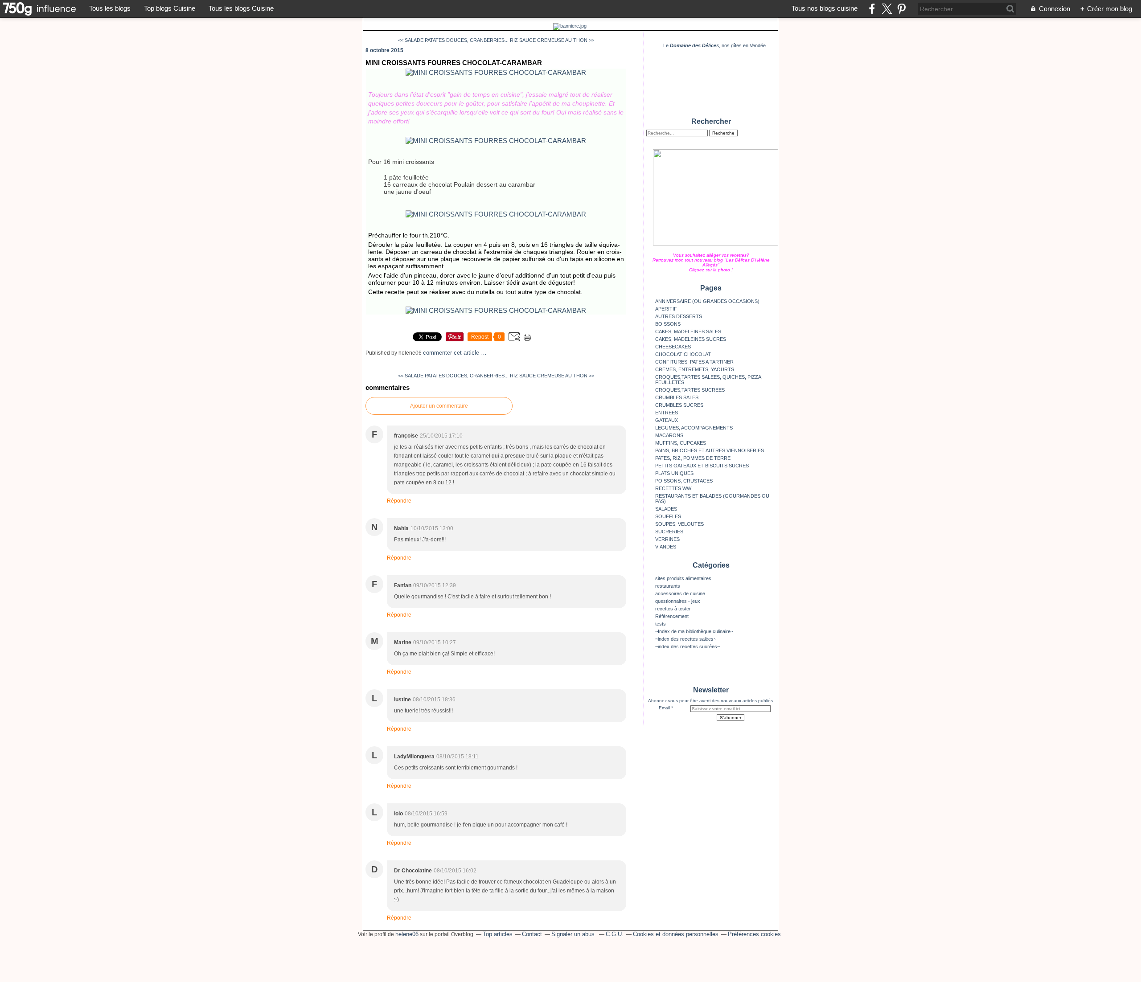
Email (664, 707)
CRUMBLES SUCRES (679, 405)
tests (660, 623)
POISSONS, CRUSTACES (684, 480)
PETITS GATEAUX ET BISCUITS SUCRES (702, 465)
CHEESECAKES (673, 346)
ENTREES (666, 412)
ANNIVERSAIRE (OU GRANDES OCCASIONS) (707, 301)
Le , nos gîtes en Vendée (714, 45)
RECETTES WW (673, 488)
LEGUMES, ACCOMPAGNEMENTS (694, 427)
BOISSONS (668, 324)
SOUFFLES (668, 516)
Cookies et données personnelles (675, 934)
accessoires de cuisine (680, 593)
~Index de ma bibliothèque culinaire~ (694, 631)
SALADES (666, 508)
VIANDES (665, 546)
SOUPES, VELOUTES (679, 524)
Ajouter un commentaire (439, 406)
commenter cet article (452, 352)
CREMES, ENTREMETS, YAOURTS (694, 369)
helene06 (407, 934)
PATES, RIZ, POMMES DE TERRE (693, 458)
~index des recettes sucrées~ (687, 646)
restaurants (667, 586)
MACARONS (669, 435)
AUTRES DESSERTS (678, 316)
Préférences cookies (754, 934)
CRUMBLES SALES (676, 397)
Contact (532, 934)
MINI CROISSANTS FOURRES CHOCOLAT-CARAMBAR (453, 62)
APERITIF (666, 308)
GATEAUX (666, 420)
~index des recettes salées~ (685, 639)
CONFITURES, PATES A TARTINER (694, 361)
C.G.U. (615, 934)
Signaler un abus (573, 934)
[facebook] (872, 9)
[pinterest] (901, 9)
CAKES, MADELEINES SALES (688, 331)
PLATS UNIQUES (674, 473)
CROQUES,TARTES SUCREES (690, 390)
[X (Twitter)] (886, 9)
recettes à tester (673, 608)
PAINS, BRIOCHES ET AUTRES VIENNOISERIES (709, 450)
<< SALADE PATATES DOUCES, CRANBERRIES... (453, 40)
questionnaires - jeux (677, 601)
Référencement (672, 616)
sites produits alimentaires (683, 578)
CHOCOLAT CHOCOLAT (683, 354)
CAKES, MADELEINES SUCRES (690, 339)
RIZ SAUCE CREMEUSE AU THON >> (552, 40)
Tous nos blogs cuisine (825, 8)
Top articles (498, 934)
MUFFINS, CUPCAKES (680, 443)
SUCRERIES (669, 531)
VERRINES (667, 539)
